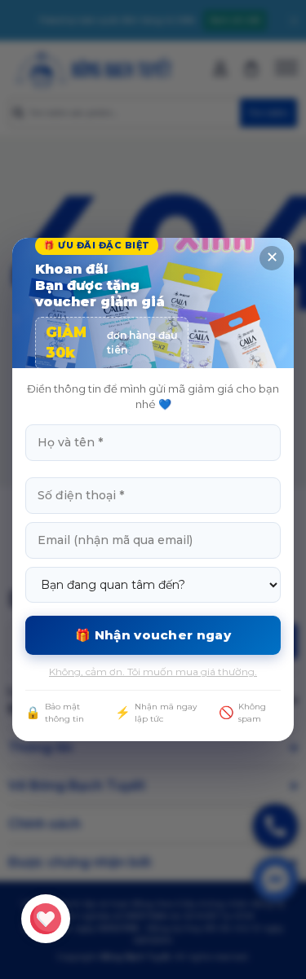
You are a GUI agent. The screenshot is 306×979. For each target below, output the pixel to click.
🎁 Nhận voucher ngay (153, 635)
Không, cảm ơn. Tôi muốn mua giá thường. (153, 671)
